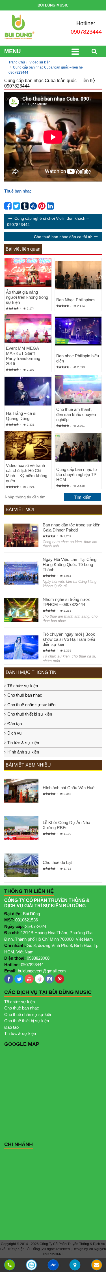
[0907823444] (9, 1265)
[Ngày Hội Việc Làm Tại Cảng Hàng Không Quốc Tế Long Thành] (21, 573)
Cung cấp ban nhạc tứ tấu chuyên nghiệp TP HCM (76, 474)
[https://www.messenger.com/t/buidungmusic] (53, 1269)
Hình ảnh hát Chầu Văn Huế (68, 787)
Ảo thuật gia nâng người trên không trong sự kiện (27, 297)
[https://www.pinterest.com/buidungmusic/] (59, 978)
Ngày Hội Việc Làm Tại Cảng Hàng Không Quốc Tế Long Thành (69, 564)
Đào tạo (14, 723)
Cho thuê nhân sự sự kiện (31, 704)
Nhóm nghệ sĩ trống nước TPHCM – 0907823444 (66, 602)
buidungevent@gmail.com (42, 970)
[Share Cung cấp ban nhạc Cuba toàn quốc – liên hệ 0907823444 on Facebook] (8, 207)
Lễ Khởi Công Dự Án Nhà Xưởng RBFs (66, 825)
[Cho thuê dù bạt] (21, 865)
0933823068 (38, 958)
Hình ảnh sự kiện (23, 752)
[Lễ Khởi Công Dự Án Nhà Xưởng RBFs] (21, 828)
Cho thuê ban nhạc (24, 695)
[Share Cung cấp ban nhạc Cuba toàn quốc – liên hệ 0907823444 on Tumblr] (25, 207)
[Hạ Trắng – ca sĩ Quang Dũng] (28, 391)
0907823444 (86, 32)
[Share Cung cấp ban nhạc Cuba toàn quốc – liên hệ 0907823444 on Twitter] (16, 207)
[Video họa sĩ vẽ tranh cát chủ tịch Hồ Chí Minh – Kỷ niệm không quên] (28, 445)
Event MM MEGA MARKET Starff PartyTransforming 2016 (23, 356)
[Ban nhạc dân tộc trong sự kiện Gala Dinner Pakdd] (21, 535)
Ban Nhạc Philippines (76, 299)
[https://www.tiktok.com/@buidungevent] (39, 978)
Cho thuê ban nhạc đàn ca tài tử (63, 236)
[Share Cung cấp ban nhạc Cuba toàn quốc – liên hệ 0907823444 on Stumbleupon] (33, 207)
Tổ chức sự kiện (22, 685)
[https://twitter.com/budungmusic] (18, 978)
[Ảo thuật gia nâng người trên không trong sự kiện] (28, 272)
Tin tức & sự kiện (23, 742)
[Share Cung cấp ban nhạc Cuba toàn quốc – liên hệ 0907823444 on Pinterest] (42, 207)
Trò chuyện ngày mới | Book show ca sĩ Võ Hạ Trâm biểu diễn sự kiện (69, 639)
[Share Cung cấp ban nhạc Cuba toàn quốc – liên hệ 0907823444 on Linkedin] (50, 207)
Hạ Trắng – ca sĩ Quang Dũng (21, 416)
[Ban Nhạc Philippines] (78, 275)
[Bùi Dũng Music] (19, 27)
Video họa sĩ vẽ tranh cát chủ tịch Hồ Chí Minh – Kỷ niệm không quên (26, 473)
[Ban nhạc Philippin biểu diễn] (78, 331)
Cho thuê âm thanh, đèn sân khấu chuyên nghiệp (76, 414)
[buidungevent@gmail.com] (96, 1265)
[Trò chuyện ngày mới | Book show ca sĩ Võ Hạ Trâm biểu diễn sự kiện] (21, 647)
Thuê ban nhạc (18, 191)
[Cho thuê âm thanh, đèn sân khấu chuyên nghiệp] (78, 389)
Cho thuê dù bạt (57, 862)
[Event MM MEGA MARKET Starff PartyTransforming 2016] (28, 328)
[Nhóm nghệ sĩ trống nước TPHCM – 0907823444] (21, 610)
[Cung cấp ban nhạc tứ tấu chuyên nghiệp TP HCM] (78, 447)
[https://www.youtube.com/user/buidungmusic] (29, 978)
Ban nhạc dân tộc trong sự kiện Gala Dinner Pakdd (71, 527)
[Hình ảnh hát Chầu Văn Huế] (21, 791)
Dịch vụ (14, 733)
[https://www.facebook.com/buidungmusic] (8, 978)
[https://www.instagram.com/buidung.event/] (49, 978)
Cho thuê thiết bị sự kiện (29, 714)
